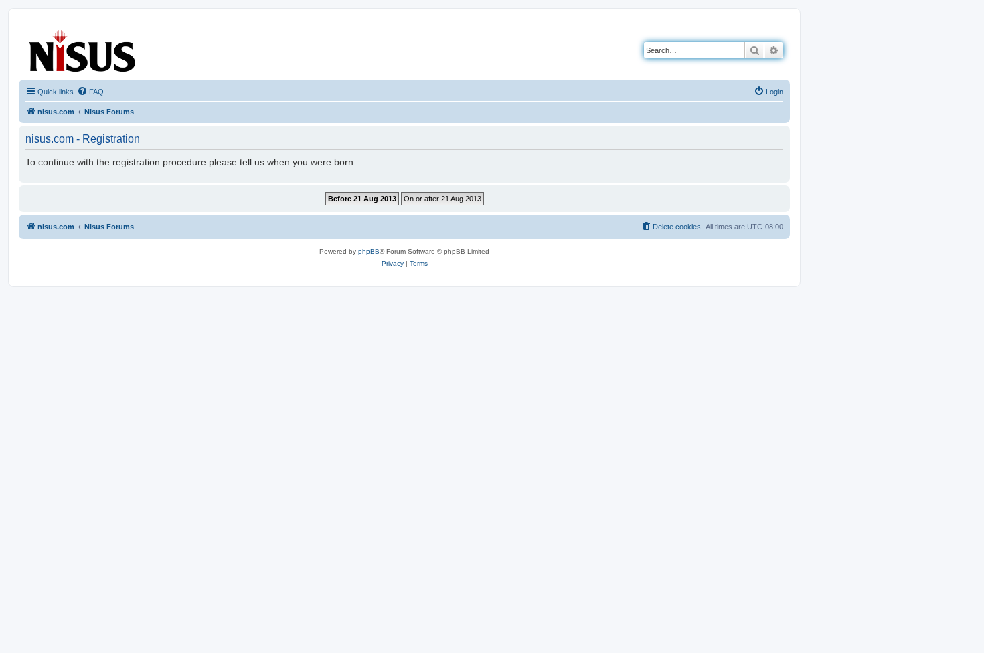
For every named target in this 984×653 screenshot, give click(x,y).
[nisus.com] (83, 48)
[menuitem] (90, 92)
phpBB (369, 251)
